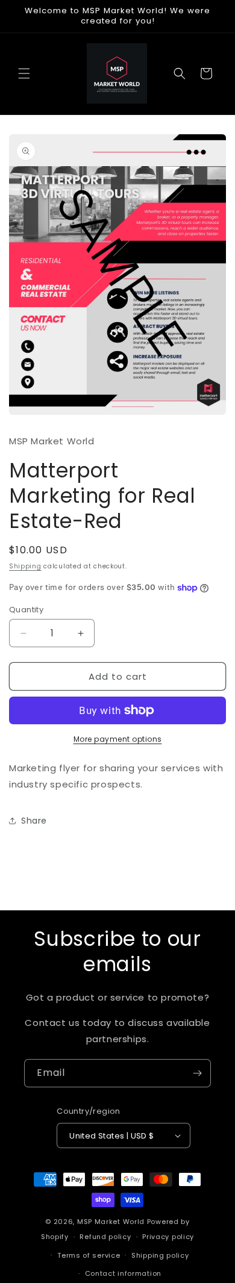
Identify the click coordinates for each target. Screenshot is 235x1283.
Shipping (25, 566)
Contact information (123, 1273)
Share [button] (34, 821)
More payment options (118, 739)
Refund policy (105, 1236)
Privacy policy (168, 1236)
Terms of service (88, 1255)
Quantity (26, 609)
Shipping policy (160, 1255)
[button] (24, 73)
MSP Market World (111, 1221)
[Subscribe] (197, 1073)
